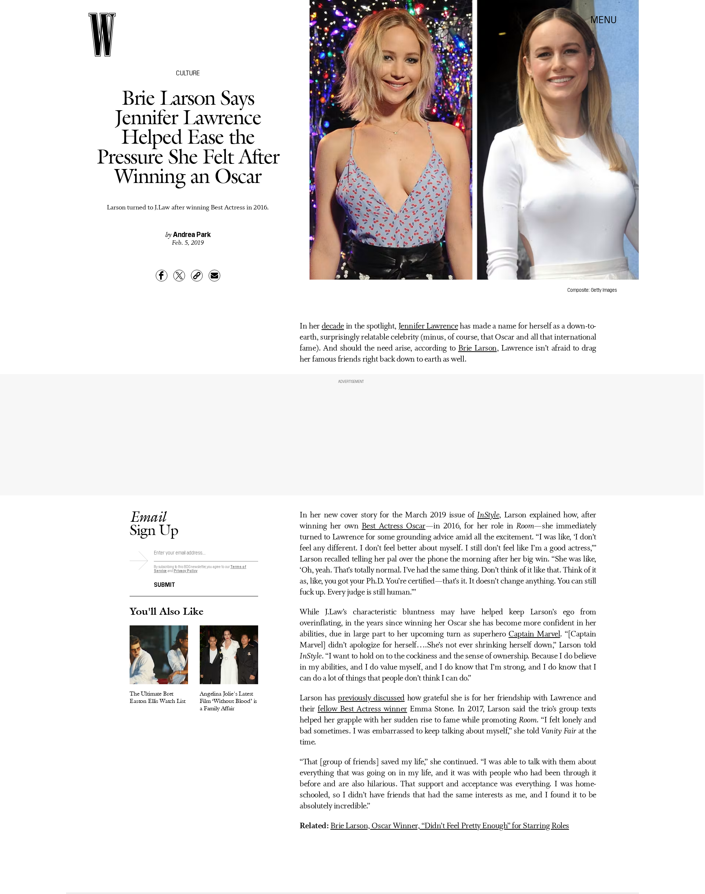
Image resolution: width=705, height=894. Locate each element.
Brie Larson (477, 348)
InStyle (488, 515)
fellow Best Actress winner (362, 709)
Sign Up (154, 523)
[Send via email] (214, 275)
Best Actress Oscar (394, 526)
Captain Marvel (534, 634)
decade (333, 326)
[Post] (179, 275)
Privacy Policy (186, 570)
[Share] (161, 275)
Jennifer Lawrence (428, 326)
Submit (164, 584)
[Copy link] (197, 275)
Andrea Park (192, 233)
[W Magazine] (102, 35)
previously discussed (371, 698)
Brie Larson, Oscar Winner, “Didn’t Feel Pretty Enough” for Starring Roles (449, 826)
